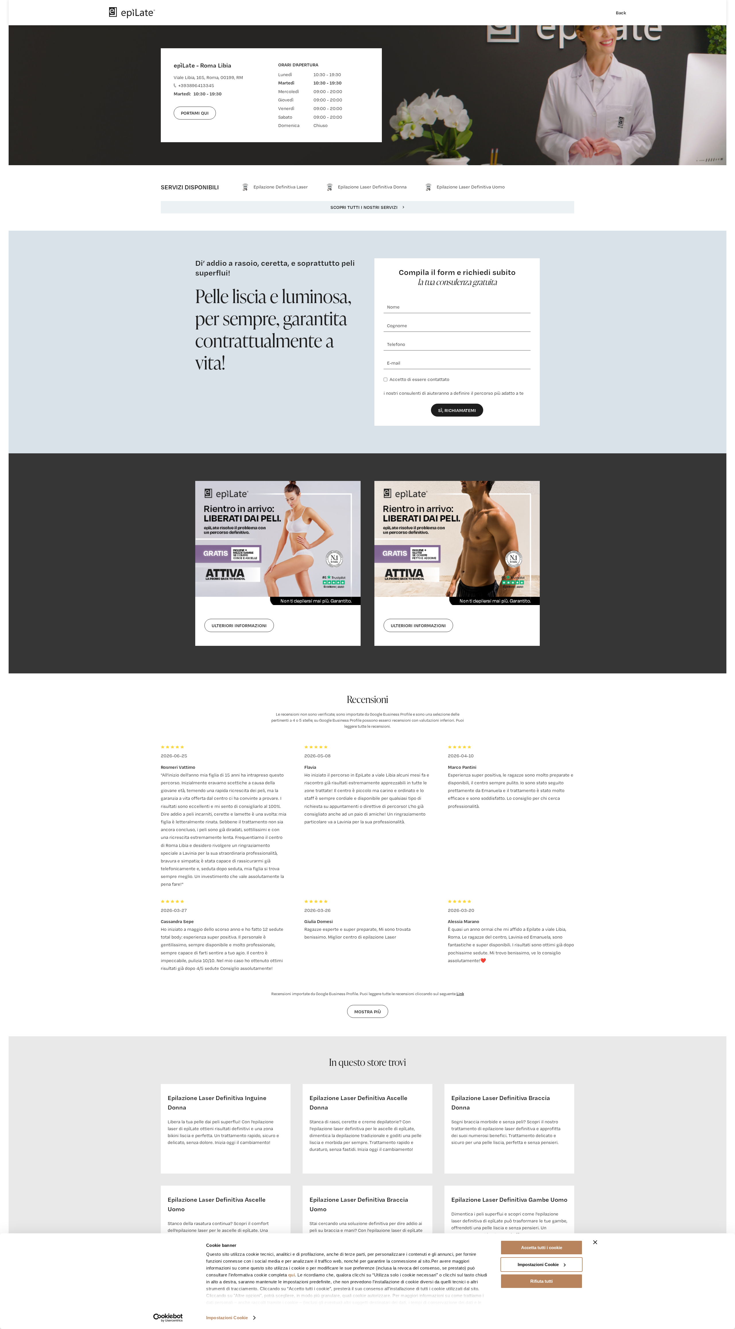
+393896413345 (196, 85)
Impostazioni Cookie (227, 1317)
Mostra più (367, 1011)
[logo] (132, 12)
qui (291, 1274)
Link (460, 993)
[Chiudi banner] (595, 1242)
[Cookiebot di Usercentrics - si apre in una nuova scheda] (168, 1317)
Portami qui (195, 113)
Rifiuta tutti (541, 1281)
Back (621, 13)
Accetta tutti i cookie (541, 1247)
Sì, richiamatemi (457, 410)
